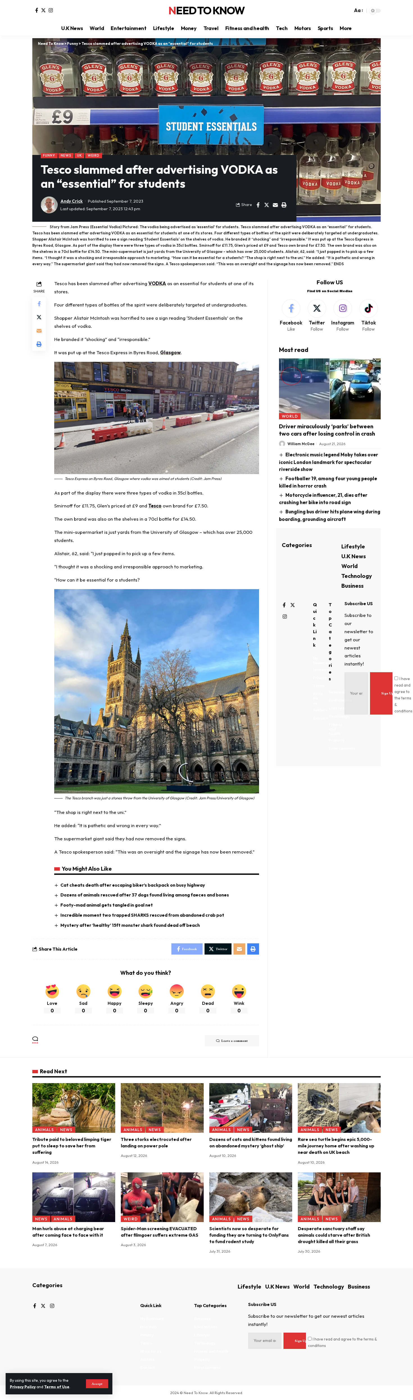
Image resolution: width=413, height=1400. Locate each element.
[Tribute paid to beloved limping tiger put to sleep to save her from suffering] (73, 1108)
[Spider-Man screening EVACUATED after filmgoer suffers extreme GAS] (162, 1197)
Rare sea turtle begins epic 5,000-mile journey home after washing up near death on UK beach (336, 1145)
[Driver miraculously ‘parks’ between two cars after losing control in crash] (330, 388)
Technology (356, 575)
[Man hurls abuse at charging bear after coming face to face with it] (73, 1197)
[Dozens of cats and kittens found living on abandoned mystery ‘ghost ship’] (250, 1108)
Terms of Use (56, 1386)
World (290, 416)
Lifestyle (353, 546)
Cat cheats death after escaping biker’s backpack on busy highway (132, 885)
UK (79, 155)
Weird (94, 155)
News (66, 155)
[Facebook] (37, 10)
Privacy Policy (23, 1386)
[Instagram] (50, 10)
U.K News (353, 556)
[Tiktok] (368, 316)
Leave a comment (234, 1040)
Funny (49, 155)
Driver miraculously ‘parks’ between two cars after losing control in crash (327, 430)
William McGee (300, 443)
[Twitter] (43, 10)
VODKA (157, 283)
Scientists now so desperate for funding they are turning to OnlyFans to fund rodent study (249, 1235)
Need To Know (206, 10)
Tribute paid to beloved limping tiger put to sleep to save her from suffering (71, 1145)
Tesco (155, 506)
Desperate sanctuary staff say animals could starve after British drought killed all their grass (334, 1235)
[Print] (284, 204)
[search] (347, 10)
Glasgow (170, 352)
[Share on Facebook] (258, 204)
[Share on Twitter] (267, 204)
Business (352, 585)
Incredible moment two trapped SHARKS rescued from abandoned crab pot (142, 915)
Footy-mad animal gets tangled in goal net (106, 905)
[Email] (275, 204)
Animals (44, 1129)
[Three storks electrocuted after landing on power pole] (162, 1108)
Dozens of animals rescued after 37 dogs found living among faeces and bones (144, 895)
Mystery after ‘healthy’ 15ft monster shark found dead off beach (130, 925)
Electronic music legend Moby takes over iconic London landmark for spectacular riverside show (328, 462)
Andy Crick (71, 201)
